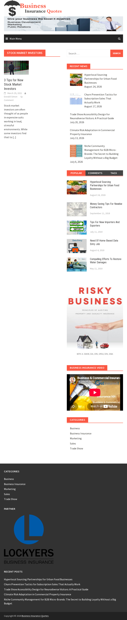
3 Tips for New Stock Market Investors (13, 84)
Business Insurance (80, 433)
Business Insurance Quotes (35, 615)
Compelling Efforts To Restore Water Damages (105, 260)
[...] (14, 137)
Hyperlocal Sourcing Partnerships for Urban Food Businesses (104, 185)
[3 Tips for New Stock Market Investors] (16, 67)
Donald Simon (10, 96)
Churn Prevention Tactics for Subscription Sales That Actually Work (42, 584)
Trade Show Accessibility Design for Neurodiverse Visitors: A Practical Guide (46, 589)
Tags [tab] (113, 173)
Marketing (76, 438)
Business (75, 428)
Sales (73, 443)
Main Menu (16, 38)
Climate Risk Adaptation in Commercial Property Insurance (37, 594)
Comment (9, 100)
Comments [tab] (95, 173)
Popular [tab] (76, 173)
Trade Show (76, 448)
